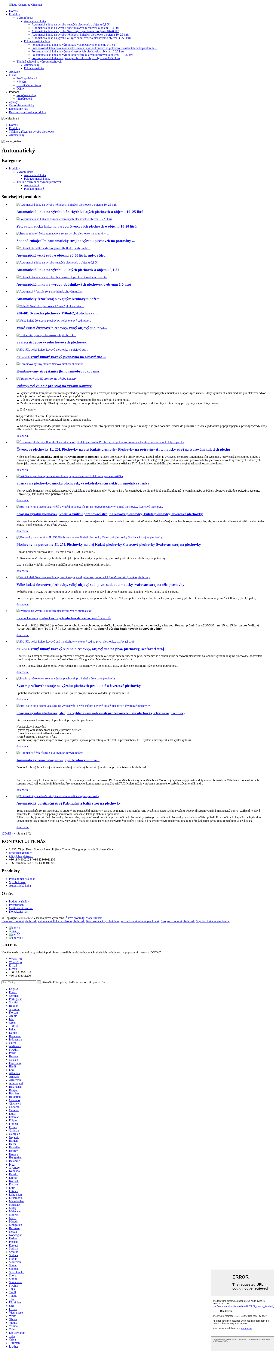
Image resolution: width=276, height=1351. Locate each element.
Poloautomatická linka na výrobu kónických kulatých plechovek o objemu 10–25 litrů (82, 54)
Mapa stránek (94, 918)
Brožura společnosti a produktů (27, 112)
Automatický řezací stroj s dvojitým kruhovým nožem (58, 299)
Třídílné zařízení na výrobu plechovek (39, 61)
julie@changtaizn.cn (21, 856)
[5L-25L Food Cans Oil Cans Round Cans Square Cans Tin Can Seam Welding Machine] (89, 537)
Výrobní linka (25, 17)
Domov (13, 11)
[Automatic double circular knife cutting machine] (50, 752)
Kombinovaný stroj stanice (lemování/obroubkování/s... (59, 371)
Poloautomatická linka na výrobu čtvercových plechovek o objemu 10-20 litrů (78, 51)
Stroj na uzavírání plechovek (178, 921)
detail (26, 435)
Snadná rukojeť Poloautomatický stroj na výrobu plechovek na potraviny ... (76, 241)
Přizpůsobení (24, 98)
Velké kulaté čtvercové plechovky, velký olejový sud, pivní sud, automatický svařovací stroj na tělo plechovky (100, 585)
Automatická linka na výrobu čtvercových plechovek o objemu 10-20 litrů (75, 31)
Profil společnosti (27, 78)
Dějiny (21, 88)
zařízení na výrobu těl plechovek (140, 921)
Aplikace (14, 71)
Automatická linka (35, 21)
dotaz (20, 435)
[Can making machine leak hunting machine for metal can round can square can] (83, 705)
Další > (9, 833)
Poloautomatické (34, 68)
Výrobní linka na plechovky (212, 921)
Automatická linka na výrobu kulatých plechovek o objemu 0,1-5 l (71, 24)
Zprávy (13, 102)
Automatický (31, 64)
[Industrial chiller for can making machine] (47, 378)
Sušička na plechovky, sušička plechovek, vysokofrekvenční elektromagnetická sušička (83, 483)
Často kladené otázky (21, 105)
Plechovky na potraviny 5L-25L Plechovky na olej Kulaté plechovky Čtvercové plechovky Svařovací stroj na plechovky (109, 544)
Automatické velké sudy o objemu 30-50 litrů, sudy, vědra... (62, 255)
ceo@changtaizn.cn (20, 852)
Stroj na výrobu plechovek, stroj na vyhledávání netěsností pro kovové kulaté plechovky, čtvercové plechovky (101, 713)
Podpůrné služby (26, 95)
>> (15, 833)
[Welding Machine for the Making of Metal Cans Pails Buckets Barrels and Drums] (54, 610)
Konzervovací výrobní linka (102, 921)
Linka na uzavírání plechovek (19, 921)
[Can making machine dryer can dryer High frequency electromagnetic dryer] (70, 476)
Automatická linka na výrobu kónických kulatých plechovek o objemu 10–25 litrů (80, 34)
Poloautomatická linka (37, 41)
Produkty (14, 14)
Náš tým (21, 81)
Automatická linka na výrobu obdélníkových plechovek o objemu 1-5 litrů (75, 27)
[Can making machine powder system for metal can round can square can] (66, 678)
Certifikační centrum (29, 85)
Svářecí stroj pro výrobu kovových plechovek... (53, 342)
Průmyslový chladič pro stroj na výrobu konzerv (54, 386)
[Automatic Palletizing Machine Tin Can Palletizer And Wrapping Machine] (58, 796)
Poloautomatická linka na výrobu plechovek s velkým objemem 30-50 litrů (76, 58)
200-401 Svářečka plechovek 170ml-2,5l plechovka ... (57, 313)
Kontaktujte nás (18, 108)
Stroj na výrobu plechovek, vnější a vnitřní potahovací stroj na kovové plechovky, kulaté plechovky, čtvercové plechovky (110, 514)
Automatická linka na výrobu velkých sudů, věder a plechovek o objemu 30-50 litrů (81, 38)
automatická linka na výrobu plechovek (61, 921)
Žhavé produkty (75, 918)
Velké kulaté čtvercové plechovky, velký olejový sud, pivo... (62, 328)
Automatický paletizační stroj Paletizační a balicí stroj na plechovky (69, 803)
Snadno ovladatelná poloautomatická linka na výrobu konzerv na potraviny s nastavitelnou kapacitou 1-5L (94, 48)
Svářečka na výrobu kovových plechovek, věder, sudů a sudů (64, 618)
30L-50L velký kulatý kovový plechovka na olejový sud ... (61, 357)
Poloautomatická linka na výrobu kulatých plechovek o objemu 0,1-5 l (73, 44)
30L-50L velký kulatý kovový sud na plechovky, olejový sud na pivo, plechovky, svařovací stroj (90, 649)
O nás (12, 75)
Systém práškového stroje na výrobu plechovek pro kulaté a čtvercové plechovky (79, 686)
